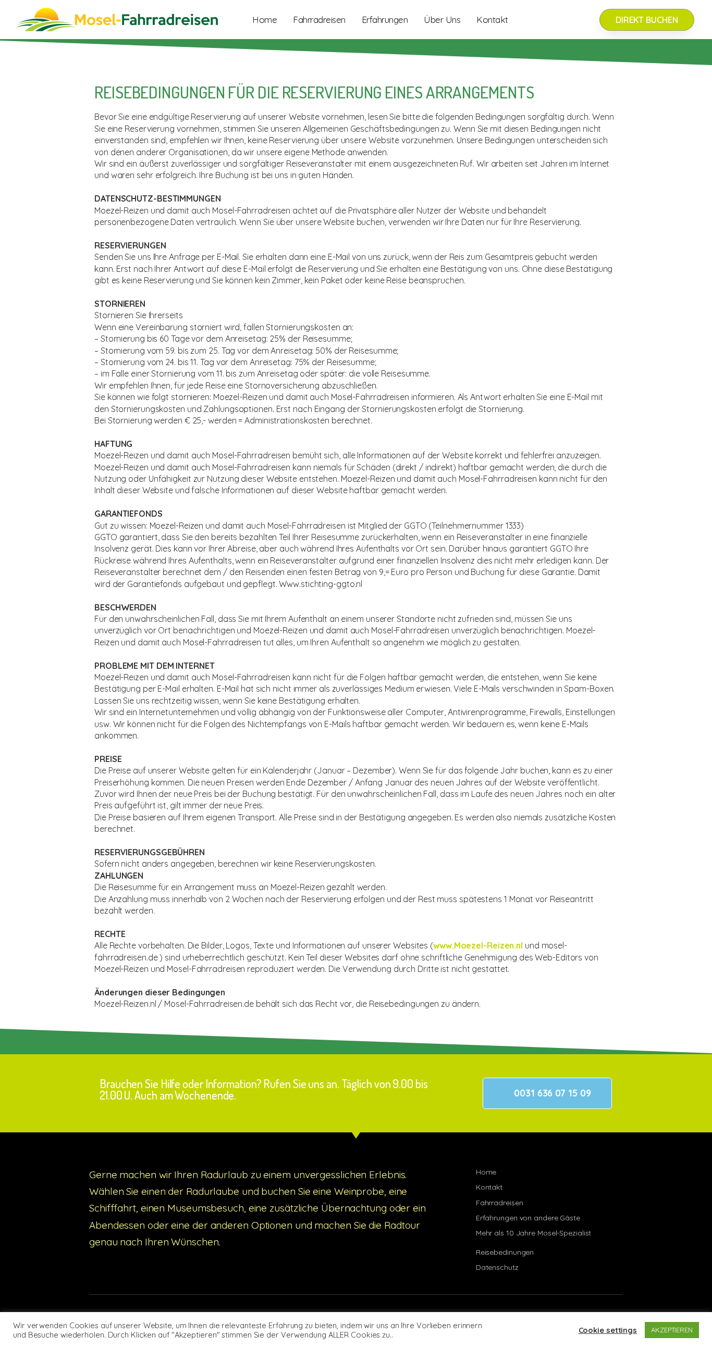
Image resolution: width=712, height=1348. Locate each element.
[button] (547, 1093)
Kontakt (492, 19)
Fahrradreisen (319, 19)
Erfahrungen (385, 19)
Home (264, 19)
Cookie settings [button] (608, 1330)
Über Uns (442, 19)
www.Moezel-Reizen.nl (478, 945)
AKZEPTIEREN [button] (672, 1330)
